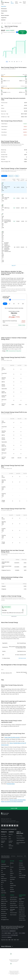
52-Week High (22, 907)
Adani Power (3, 880)
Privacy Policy (19, 835)
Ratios (17, 175)
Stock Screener (13, 914)
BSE (15, 939)
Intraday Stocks (22, 920)
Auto (11, 869)
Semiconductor (22, 869)
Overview (4, 175)
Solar (20, 871)
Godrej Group (4, 913)
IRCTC (2, 882)
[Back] (2, 23)
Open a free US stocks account (12, 737)
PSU (11, 881)
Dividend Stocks (13, 905)
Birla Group (3, 905)
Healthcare (12, 891)
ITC (2, 884)
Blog (9, 836)
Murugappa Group (5, 919)
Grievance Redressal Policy (21, 843)
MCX (18, 939)
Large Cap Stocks (13, 897)
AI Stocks (21, 863)
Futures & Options (3, 842)
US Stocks (12, 2)
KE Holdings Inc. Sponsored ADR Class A (7, 221)
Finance (11, 887)
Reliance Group (4, 901)
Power (11, 875)
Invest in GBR (14, 808)
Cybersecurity (22, 877)
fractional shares (11, 783)
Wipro (2, 888)
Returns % (11, 175)
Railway (11, 883)
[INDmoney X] (7, 825)
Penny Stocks (13, 903)
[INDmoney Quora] (17, 825)
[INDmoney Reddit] (15, 825)
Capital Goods (13, 885)
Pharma (11, 867)
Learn (10, 838)
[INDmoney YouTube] (9, 825)
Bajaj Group (3, 903)
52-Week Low (22, 909)
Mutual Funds (24, 2)
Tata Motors (3, 864)
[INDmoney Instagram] (12, 825)
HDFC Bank (3, 868)
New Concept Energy (7, 187)
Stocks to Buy (22, 918)
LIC (2, 886)
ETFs (20, 2)
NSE (12, 939)
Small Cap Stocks (13, 901)
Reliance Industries (5, 866)
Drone (20, 873)
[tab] (5, 856)
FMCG (11, 871)
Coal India (3, 890)
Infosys (2, 876)
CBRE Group (6, 207)
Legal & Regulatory (20, 840)
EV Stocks (21, 865)
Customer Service (11, 842)
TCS (2, 872)
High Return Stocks (14, 907)
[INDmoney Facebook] (2, 825)
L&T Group (3, 911)
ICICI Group (3, 915)
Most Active (21, 905)
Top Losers (21, 903)
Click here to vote (22, 658)
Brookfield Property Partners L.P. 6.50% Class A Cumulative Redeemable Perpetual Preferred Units (7, 247)
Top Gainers (21, 901)
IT (10, 865)
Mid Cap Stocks (13, 899)
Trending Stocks (22, 916)
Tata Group (3, 897)
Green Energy (22, 867)
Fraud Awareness (11, 845)
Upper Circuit (21, 911)
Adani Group (3, 899)
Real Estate (12, 879)
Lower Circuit (21, 914)
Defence (11, 873)
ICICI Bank (3, 874)
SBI (2, 870)
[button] (15, 32)
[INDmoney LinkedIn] (4, 825)
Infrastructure (13, 877)
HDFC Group (3, 907)
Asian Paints (3, 892)
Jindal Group (3, 917)
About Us (10, 834)
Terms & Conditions (20, 838)
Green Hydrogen (22, 875)
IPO (2, 844)
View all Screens (13, 912)
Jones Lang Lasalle (6, 198)
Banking (11, 863)
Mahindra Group (4, 909)
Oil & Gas (12, 889)
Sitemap (10, 848)
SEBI (9, 939)
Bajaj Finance (4, 878)
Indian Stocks (16, 2)
